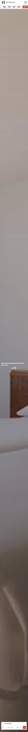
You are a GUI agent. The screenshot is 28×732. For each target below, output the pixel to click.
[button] (24, 727)
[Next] (25, 723)
